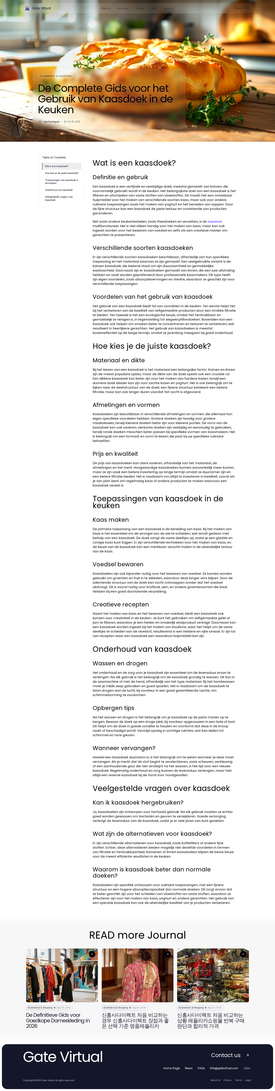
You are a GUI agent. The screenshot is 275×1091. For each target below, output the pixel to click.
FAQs (201, 1068)
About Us (215, 1080)
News (189, 1068)
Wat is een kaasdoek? (56, 166)
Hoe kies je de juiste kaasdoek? (62, 173)
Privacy (228, 1080)
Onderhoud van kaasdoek (59, 190)
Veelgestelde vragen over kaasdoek (59, 198)
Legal (248, 1080)
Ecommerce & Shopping (56, 76)
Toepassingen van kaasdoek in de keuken (61, 181)
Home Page (171, 1068)
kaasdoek (215, 221)
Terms (238, 1080)
